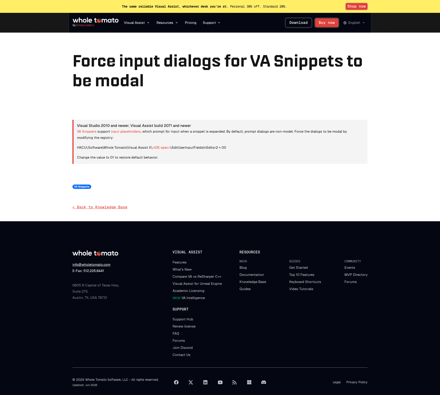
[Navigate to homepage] (95, 20)
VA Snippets (86, 131)
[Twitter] (191, 382)
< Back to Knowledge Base (99, 207)
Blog (243, 267)
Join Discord (183, 347)
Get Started (298, 267)
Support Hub (183, 319)
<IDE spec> (161, 147)
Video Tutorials (301, 289)
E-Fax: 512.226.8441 (88, 271)
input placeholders (126, 131)
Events (349, 267)
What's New (182, 269)
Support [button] (209, 22)
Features (180, 262)
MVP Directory (356, 274)
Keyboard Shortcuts (305, 282)
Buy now (327, 22)
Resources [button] (165, 22)
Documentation (251, 274)
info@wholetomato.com (91, 264)
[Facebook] (176, 382)
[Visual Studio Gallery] (249, 382)
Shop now (356, 6)
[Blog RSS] (234, 382)
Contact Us (181, 355)
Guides (245, 289)
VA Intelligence (189, 298)
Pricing (190, 22)
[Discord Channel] (263, 382)
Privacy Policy (357, 382)
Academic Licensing (188, 291)
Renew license (184, 326)
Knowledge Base (252, 282)
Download (298, 22)
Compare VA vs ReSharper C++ (197, 276)
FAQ (176, 333)
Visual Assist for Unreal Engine (197, 283)
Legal (337, 382)
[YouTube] (220, 382)
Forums (350, 282)
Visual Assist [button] (134, 22)
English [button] (354, 22)
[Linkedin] (205, 382)
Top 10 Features (301, 274)
